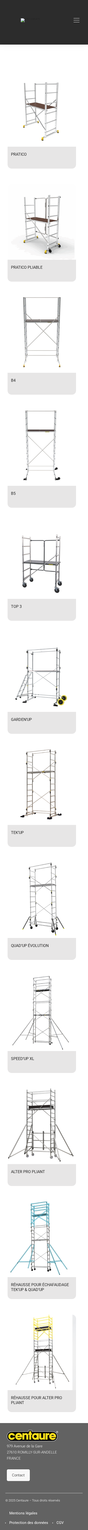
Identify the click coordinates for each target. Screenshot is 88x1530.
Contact (18, 1475)
